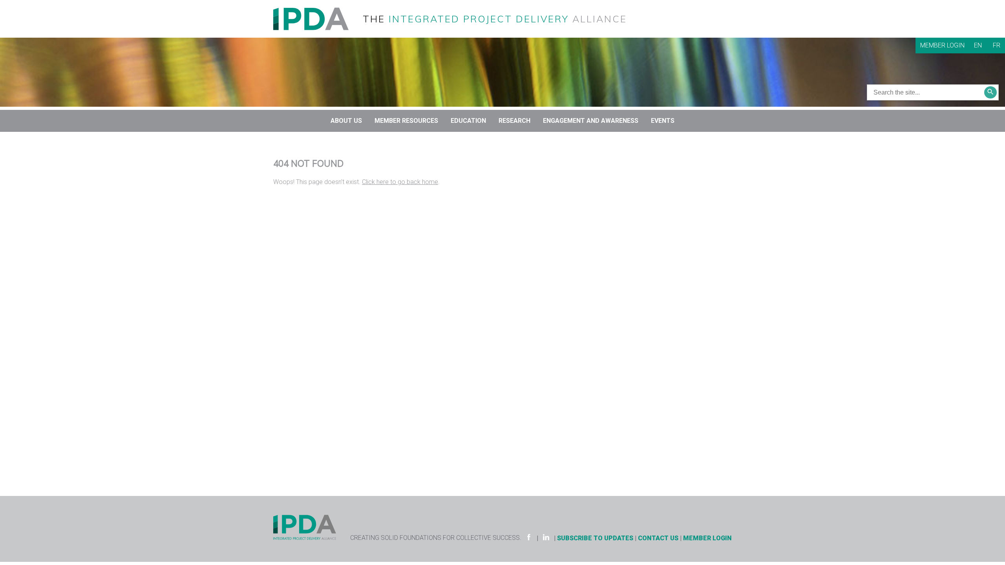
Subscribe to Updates (595, 538)
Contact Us (658, 538)
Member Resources (406, 120)
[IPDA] (317, 18)
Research (514, 120)
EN (978, 45)
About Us (346, 120)
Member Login (942, 45)
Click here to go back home (400, 182)
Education (468, 120)
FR (996, 45)
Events (662, 120)
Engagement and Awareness (590, 120)
